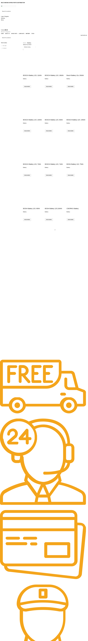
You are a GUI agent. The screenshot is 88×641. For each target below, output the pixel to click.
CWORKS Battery (73, 208)
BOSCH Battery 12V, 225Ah (32, 120)
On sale (4, 45)
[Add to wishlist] (24, 81)
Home (24, 42)
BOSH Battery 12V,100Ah (53, 208)
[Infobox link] (43, 389)
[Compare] (24, 72)
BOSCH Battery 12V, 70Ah (32, 164)
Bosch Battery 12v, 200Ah (75, 75)
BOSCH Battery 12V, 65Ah (54, 120)
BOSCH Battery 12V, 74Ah (54, 164)
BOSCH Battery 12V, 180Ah (54, 75)
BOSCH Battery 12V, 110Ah (32, 75)
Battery (24, 78)
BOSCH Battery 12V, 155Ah (76, 120)
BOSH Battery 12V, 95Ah (31, 208)
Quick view (24, 91)
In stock (4, 48)
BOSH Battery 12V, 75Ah (75, 164)
